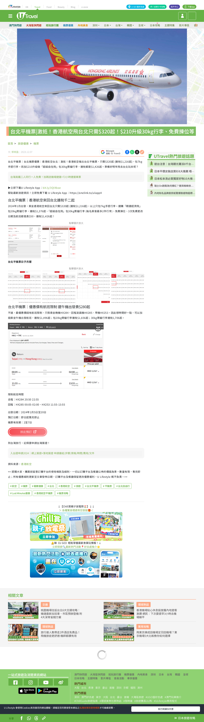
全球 (185, 674)
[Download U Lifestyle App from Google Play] (47, 690)
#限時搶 (127, 701)
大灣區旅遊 (137, 697)
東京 (97, 687)
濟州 (139, 687)
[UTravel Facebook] (15, 682)
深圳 (153, 674)
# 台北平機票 (91, 486)
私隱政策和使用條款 (90, 707)
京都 (125, 687)
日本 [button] (106, 25)
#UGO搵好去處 (154, 697)
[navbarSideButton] (10, 16)
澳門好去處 (87, 697)
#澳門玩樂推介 (173, 697)
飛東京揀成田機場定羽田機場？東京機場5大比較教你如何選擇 (156, 634)
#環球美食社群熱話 (110, 701)
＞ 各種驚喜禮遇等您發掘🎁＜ (76, 510)
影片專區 (184, 25)
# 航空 (13, 486)
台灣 (169, 674)
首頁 (10, 143)
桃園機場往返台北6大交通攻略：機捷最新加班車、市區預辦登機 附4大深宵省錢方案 (61, 613)
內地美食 (83, 25)
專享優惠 (132, 678)
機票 (36, 143)
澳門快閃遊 (15, 25)
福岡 (132, 687)
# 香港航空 (64, 486)
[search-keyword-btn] (192, 16)
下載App (191, 6)
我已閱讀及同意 (166, 709)
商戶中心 (174, 6)
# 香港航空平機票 (43, 493)
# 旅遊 (77, 486)
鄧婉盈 (15, 152)
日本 (161, 674)
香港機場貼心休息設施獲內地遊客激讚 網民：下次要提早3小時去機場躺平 (156, 613)
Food (49, 6)
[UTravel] (27, 15)
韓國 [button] (129, 25)
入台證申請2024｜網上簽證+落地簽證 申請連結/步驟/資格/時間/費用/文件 (52, 453)
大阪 (76, 687)
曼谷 (104, 687)
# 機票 (24, 486)
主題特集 (169, 25)
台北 (83, 687)
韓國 (177, 674)
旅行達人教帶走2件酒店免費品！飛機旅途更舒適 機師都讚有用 (60, 634)
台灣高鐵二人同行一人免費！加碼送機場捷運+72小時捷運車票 (45, 177)
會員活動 (119, 678)
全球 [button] (140, 25)
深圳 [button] (95, 25)
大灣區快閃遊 (33, 25)
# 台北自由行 (123, 486)
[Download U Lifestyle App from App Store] (27, 690)
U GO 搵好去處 (137, 6)
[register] (182, 16)
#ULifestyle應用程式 (165, 701)
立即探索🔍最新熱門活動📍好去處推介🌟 (76, 547)
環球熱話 (143, 604)
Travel (37, 6)
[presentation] (196, 25)
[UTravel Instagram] (30, 682)
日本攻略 (155, 25)
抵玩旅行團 (52, 25)
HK (27, 6)
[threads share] (137, 151)
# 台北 (51, 486)
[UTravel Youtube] (45, 682)
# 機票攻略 (62, 493)
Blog (73, 6)
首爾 (111, 687)
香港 (90, 687)
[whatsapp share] (132, 151)
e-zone (84, 6)
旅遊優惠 (23, 143)
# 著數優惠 (37, 486)
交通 (45, 604)
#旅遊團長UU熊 (143, 701)
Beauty (61, 6)
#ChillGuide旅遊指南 (86, 701)
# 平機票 (107, 486)
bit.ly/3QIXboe (52, 188)
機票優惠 (68, 25)
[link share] (142, 151)
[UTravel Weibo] (61, 682)
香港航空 (26, 464)
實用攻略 (143, 626)
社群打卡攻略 (159, 6)
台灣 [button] (117, 25)
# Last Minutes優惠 (20, 493)
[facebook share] (127, 151)
